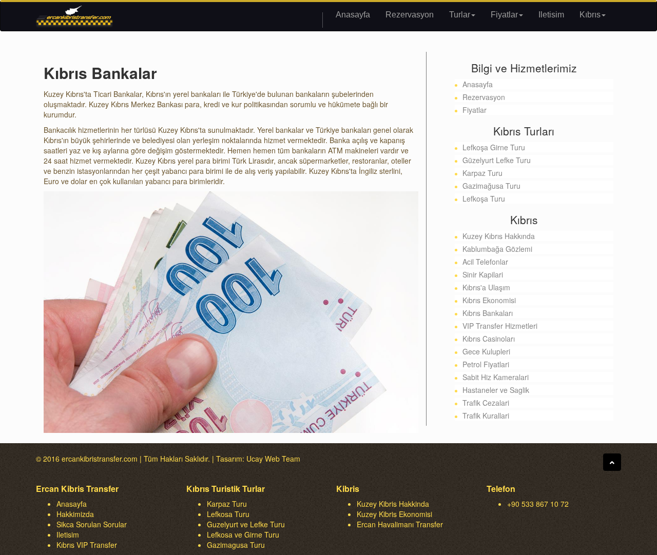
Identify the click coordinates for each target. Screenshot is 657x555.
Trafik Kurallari (485, 415)
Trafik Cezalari (485, 403)
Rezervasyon (409, 14)
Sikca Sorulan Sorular (91, 524)
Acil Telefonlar (485, 261)
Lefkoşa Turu (483, 198)
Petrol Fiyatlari (485, 364)
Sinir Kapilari (482, 274)
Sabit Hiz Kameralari (495, 377)
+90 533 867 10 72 (538, 504)
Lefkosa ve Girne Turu (243, 534)
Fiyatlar (474, 110)
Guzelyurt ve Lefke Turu (246, 524)
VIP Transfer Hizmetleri (499, 326)
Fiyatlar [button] (504, 14)
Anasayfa (353, 14)
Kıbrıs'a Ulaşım (486, 287)
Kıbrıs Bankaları (487, 313)
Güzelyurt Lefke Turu (496, 160)
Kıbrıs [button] (590, 14)
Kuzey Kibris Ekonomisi (394, 514)
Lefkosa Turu (228, 514)
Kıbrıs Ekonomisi (489, 300)
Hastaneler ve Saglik (495, 390)
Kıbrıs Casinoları (488, 338)
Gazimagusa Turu (236, 545)
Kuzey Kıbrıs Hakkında (498, 236)
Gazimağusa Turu (491, 186)
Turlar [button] (459, 14)
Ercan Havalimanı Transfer (400, 524)
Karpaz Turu (482, 173)
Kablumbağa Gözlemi (497, 249)
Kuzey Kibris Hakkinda (393, 504)
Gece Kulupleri (486, 351)
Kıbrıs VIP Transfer (86, 545)
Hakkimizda (75, 514)
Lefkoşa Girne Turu (493, 147)
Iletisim (551, 14)
